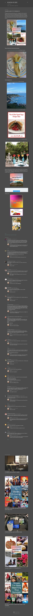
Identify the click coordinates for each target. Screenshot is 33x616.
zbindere (19, 613)
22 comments (8, 473)
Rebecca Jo (9, 339)
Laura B (8, 424)
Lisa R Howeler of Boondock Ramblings (13, 395)
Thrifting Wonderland (10, 304)
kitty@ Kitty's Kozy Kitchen (11, 413)
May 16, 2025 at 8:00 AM (13, 424)
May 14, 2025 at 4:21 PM (15, 408)
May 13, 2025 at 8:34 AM (17, 329)
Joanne (11, 243)
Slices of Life (12, 2)
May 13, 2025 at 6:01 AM (12, 250)
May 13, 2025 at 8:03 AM (16, 304)
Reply (8, 259)
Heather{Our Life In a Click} (11, 261)
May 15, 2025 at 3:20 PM (15, 417)
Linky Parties (12, 5)
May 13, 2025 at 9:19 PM (13, 386)
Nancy (8, 250)
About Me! (16, 5)
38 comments (8, 569)
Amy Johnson (9, 269)
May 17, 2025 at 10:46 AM (15, 435)
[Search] (27, 2)
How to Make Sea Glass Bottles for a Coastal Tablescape (14, 139)
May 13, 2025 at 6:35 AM (18, 261)
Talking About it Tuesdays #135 (13, 568)
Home (8, 5)
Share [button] (5, 233)
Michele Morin (9, 287)
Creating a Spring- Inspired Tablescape (13, 50)
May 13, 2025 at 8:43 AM (14, 339)
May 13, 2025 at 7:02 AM (14, 269)
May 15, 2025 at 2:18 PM (18, 413)
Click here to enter (16, 191)
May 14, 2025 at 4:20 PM (15, 370)
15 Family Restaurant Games (12, 472)
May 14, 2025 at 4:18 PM (15, 324)
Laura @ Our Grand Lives (10, 329)
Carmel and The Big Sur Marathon (13, 81)
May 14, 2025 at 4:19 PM (15, 353)
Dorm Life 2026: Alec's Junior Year (13, 532)
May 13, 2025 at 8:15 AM (25, 316)
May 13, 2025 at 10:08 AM (14, 359)
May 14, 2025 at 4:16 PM (15, 264)
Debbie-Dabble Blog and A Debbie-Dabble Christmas (14, 316)
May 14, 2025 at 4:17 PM (15, 282)
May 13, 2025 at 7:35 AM (14, 287)
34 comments (8, 533)
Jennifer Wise (9, 359)
